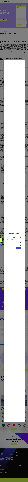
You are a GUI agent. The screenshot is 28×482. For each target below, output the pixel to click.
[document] (14, 241)
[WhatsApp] (1, 243)
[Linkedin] (1, 245)
